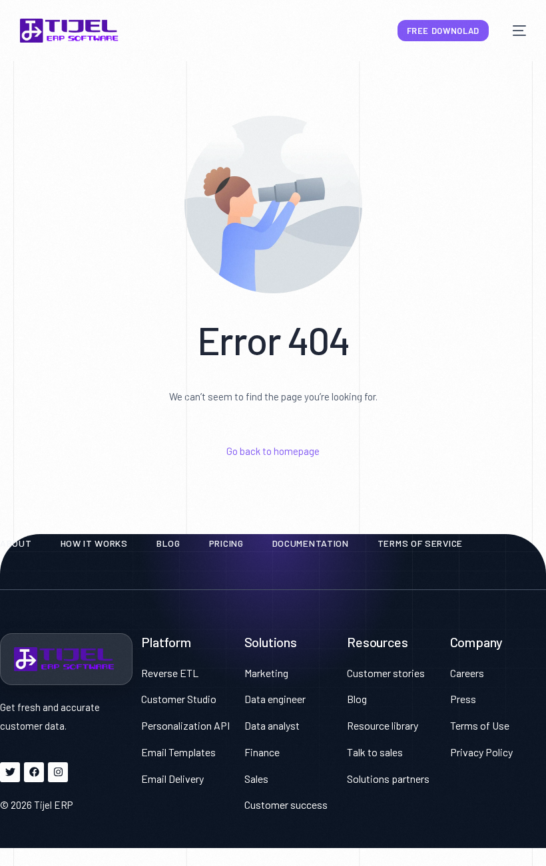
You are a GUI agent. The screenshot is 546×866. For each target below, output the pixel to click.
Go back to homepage (273, 451)
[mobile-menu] (514, 31)
